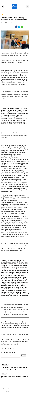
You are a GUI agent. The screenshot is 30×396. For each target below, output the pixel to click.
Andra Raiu (4, 22)
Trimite (23, 356)
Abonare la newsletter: (8, 352)
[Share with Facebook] (16, 27)
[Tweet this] (19, 27)
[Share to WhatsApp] (22, 27)
